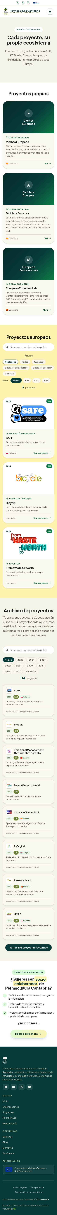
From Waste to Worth (27, 785)
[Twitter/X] (22, 1087)
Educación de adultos (16, 367)
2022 (8, 665)
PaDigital (19, 846)
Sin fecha (31, 671)
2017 (18, 671)
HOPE (17, 914)
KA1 (27, 380)
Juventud (38, 361)
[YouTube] (29, 1087)
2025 (20, 659)
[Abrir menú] (50, 12)
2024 (32, 659)
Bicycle (18, 724)
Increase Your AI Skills (27, 812)
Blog (5, 1142)
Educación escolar (42, 367)
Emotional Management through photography (29, 751)
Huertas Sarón (10, 1123)
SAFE (17, 690)
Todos (25, 361)
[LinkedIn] (14, 1087)
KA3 (46, 380)
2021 (18, 665)
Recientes (10, 361)
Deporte (9, 373)
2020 (30, 665)
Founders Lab (10, 1117)
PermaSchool (22, 880)
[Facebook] (6, 1087)
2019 (40, 665)
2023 (43, 659)
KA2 (36, 380)
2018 (7, 671)
